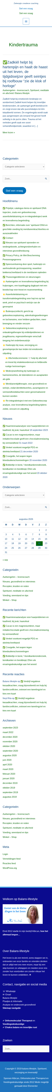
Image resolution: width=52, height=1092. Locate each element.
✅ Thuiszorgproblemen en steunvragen (22, 277)
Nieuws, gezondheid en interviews (19, 581)
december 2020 (10, 737)
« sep (5, 560)
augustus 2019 (10, 797)
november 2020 (10, 741)
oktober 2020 (9, 746)
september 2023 (10, 728)
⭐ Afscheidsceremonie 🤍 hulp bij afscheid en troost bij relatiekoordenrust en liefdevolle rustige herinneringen (26, 362)
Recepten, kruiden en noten (16, 586)
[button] (26, 8)
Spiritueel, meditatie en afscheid (18, 591)
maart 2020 (8, 769)
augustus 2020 (10, 755)
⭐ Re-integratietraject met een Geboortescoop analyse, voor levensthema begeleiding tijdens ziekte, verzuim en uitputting (25, 405)
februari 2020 (9, 774)
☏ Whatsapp (9, 991)
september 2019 (10, 792)
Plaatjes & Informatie (13, 1001)
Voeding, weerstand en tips (15, 595)
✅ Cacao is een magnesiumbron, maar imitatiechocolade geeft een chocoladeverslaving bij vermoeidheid (26, 439)
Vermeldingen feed (12, 859)
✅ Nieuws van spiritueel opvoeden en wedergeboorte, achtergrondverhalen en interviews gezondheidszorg (22, 246)
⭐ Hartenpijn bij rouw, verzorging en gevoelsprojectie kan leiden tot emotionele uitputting (23, 349)
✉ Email (7, 994)
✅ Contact (8, 238)
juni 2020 (7, 760)
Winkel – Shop (10, 600)
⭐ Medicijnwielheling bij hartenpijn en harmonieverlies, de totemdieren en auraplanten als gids (25, 375)
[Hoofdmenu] (26, 21)
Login (5, 854)
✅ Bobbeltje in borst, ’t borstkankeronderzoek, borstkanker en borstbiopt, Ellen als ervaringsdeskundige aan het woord (25, 469)
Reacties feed (9, 863)
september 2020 (10, 751)
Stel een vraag (26, 13)
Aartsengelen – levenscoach (16, 577)
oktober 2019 (9, 788)
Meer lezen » (9, 132)
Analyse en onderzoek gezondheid (19, 1005)
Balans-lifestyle (10, 998)
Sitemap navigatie (12, 1008)
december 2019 (10, 783)
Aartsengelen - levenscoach (16, 90)
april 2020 (7, 764)
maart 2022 (8, 732)
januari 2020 (9, 778)
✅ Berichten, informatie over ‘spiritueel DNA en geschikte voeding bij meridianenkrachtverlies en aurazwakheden (26, 229)
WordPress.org (10, 868)
